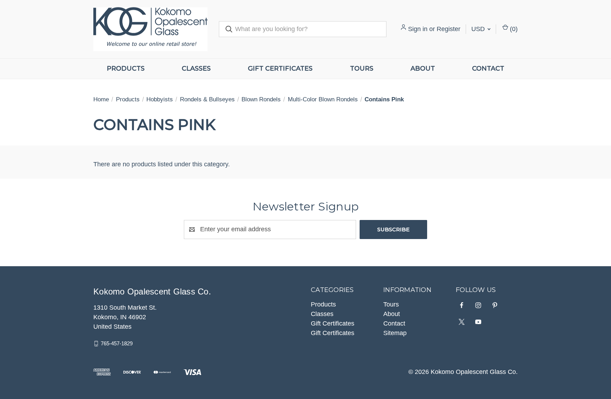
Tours (361, 68)
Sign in (417, 28)
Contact (488, 68)
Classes (196, 68)
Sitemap (395, 333)
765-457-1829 (117, 343)
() (513, 28)
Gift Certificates (280, 68)
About (423, 68)
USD (479, 28)
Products (126, 68)
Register (448, 28)
